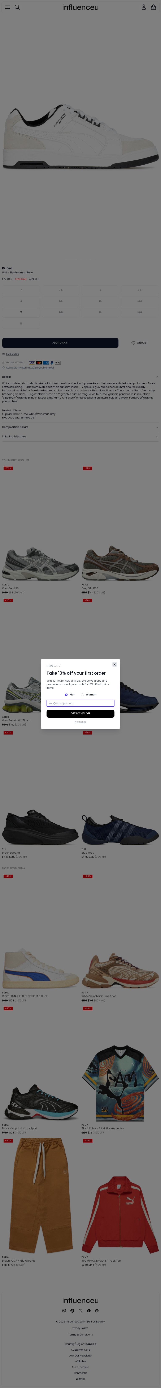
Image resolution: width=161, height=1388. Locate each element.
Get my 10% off (80, 713)
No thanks (80, 721)
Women (91, 694)
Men (72, 694)
